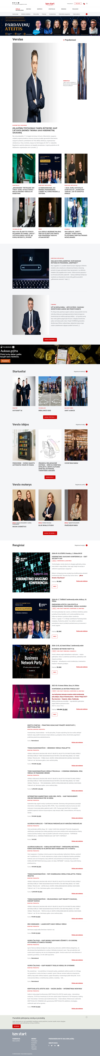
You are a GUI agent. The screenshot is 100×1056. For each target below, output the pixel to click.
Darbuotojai (15, 14)
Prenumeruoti (70, 3)
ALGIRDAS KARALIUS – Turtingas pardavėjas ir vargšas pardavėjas (55, 823)
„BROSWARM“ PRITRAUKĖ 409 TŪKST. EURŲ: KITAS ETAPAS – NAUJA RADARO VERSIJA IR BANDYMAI (23, 190)
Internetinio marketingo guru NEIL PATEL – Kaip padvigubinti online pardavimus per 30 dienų (53, 797)
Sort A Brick (70, 410)
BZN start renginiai (63, 608)
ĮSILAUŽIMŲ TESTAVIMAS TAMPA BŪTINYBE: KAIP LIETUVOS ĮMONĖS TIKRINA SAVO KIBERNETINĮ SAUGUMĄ (34, 130)
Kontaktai (34, 1043)
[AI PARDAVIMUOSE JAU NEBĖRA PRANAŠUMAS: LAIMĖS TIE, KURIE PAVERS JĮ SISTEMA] (50, 168)
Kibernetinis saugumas (64, 14)
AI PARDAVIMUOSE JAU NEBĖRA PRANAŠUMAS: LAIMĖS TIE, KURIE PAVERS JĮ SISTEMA (49, 190)
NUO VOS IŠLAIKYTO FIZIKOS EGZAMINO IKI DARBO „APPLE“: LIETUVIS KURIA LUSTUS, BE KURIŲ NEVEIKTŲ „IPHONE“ (23, 234)
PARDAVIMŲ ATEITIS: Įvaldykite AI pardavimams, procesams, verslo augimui (69, 605)
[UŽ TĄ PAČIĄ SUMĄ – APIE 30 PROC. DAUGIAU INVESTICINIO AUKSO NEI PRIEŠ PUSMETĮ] (30, 315)
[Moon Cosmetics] (23, 505)
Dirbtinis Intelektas (25, 14)
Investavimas (52, 14)
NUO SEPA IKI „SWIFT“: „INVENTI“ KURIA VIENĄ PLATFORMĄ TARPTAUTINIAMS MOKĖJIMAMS (76, 234)
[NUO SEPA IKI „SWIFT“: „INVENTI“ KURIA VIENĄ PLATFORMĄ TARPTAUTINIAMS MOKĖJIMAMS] (76, 212)
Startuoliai (52, 9)
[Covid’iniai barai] (76, 445)
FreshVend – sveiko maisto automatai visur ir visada (23, 464)
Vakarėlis (73, 651)
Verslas (18, 9)
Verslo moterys (22, 484)
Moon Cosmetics (19, 527)
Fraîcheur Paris (71, 525)
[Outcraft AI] (23, 391)
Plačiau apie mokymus (82, 581)
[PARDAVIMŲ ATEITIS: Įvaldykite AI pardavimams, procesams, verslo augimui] (31, 618)
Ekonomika (36, 14)
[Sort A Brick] (76, 391)
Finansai (44, 14)
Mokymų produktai (39, 729)
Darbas (33, 1045)
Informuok (16, 1026)
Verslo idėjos (20, 424)
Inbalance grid (45, 410)
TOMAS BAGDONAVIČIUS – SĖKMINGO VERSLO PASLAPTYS (49, 748)
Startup (15, 408)
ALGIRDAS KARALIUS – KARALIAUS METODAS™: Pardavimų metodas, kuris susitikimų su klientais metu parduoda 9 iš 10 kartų (53, 848)
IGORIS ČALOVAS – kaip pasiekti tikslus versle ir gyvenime (51, 965)
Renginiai (63, 9)
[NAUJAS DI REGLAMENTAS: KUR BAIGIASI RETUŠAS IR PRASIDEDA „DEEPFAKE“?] (30, 269)
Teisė (40, 229)
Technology (42, 408)
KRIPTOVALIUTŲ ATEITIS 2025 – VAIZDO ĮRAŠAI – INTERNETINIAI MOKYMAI (55, 989)
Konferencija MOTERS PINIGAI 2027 (66, 689)
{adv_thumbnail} (82, 83)
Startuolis (15, 185)
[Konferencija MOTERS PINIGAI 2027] (31, 701)
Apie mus (34, 1047)
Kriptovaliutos (76, 14)
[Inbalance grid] (50, 391)
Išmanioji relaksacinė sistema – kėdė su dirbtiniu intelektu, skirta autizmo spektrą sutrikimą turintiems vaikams (50, 467)
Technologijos (17, 229)
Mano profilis (16, 1041)
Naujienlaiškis (20, 10)
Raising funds (69, 408)
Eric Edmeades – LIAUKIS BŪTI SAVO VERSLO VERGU (47, 924)
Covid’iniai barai (71, 463)
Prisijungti (78, 3)
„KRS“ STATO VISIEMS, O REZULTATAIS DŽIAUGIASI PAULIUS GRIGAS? (70, 84)
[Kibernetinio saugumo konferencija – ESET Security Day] (31, 572)
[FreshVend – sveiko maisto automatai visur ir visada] (23, 445)
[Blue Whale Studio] (50, 505)
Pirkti (54, 586)
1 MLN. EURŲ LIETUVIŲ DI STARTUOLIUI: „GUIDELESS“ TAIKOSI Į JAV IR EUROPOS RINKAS (74, 190)
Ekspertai (39, 9)
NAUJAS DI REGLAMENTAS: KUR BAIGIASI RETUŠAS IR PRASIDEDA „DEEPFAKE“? (66, 262)
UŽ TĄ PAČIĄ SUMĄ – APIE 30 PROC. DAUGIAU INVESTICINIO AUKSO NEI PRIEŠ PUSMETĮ (67, 308)
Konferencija (61, 560)
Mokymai (28, 9)
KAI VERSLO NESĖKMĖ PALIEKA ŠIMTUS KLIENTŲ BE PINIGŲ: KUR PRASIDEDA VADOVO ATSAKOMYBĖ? (50, 234)
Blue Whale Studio (46, 525)
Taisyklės (34, 1049)
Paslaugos (75, 9)
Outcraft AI (17, 410)
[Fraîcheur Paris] (76, 505)
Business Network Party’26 (63, 649)
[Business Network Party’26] (31, 661)
